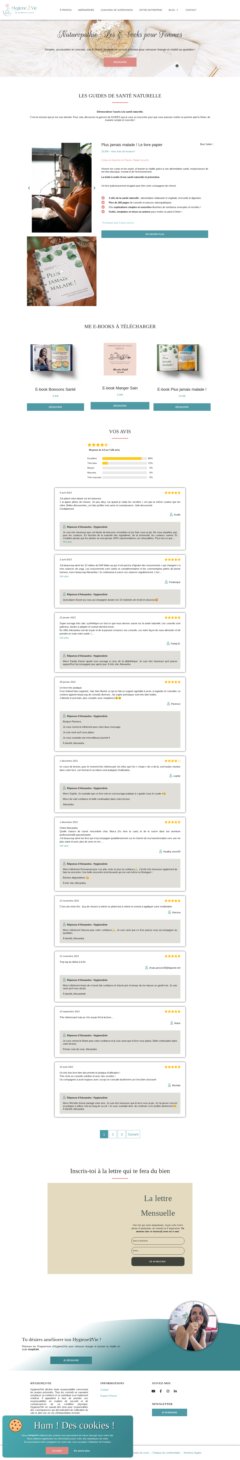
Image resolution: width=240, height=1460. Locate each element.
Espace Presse (108, 1395)
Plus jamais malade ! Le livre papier (131, 144)
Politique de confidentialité (166, 1452)
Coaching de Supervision (117, 10)
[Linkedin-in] (175, 1391)
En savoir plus (82, 1451)
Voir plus (67, 541)
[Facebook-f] (160, 1391)
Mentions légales (193, 1452)
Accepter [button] (57, 1450)
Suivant (133, 1134)
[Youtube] (153, 1391)
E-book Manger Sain (120, 388)
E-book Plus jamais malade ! (182, 389)
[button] (29, 188)
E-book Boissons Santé (55, 389)
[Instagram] (168, 1391)
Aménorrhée (86, 10)
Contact (191, 10)
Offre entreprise (150, 10)
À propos (66, 10)
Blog (172, 10)
